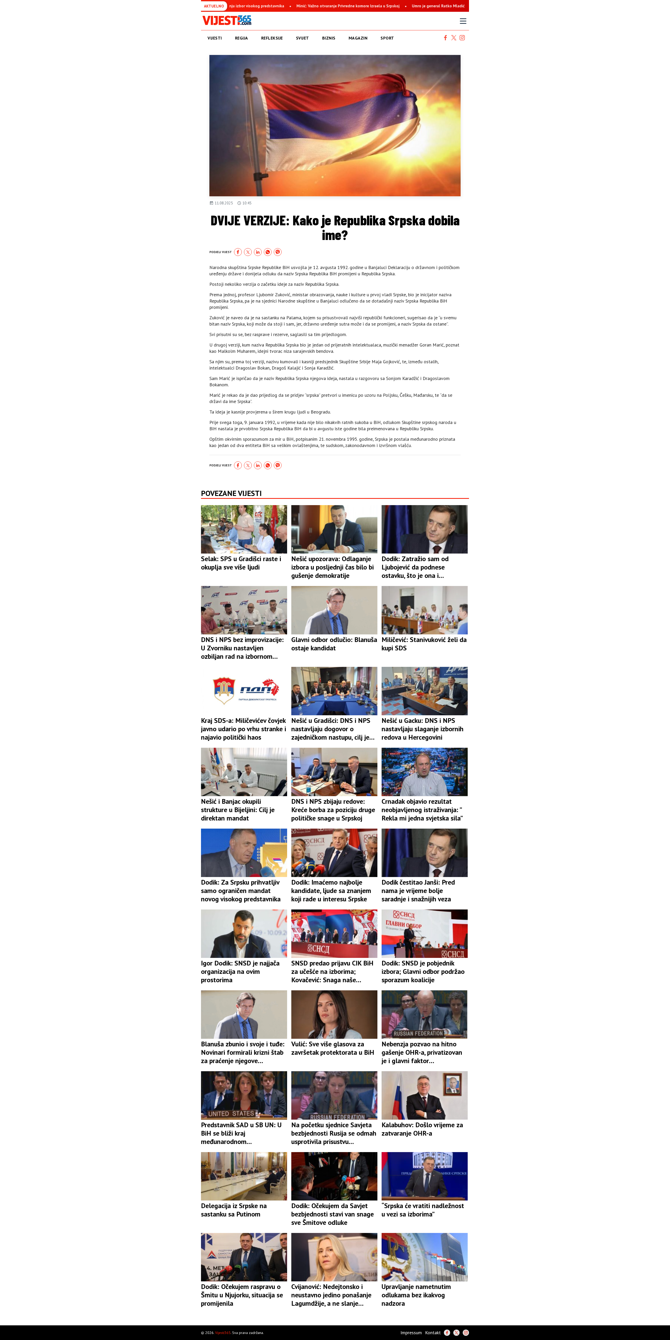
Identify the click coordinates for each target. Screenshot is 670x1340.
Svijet (302, 38)
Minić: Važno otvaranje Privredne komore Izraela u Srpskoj (257, 5)
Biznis (329, 38)
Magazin (358, 38)
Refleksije (272, 38)
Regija (241, 38)
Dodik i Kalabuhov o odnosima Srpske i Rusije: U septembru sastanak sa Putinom (459, 5)
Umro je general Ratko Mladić (347, 5)
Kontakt (433, 1333)
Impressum (411, 1333)
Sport (387, 38)
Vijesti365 (223, 1332)
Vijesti (215, 38)
